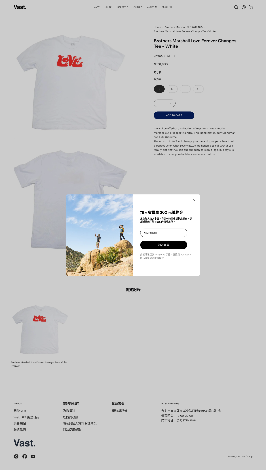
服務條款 (159, 258)
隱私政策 (145, 258)
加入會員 (164, 244)
